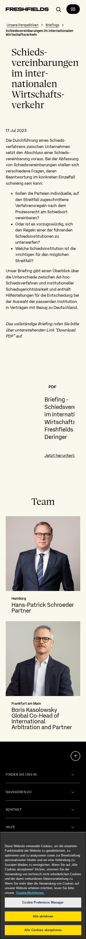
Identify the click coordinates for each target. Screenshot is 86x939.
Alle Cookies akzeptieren (43, 930)
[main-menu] (73, 9)
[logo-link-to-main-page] (27, 10)
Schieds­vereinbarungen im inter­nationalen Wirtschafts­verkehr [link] (39, 32)
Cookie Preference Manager (43, 902)
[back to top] (75, 756)
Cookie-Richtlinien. (30, 893)
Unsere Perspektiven (22, 25)
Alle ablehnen (43, 916)
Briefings (52, 25)
